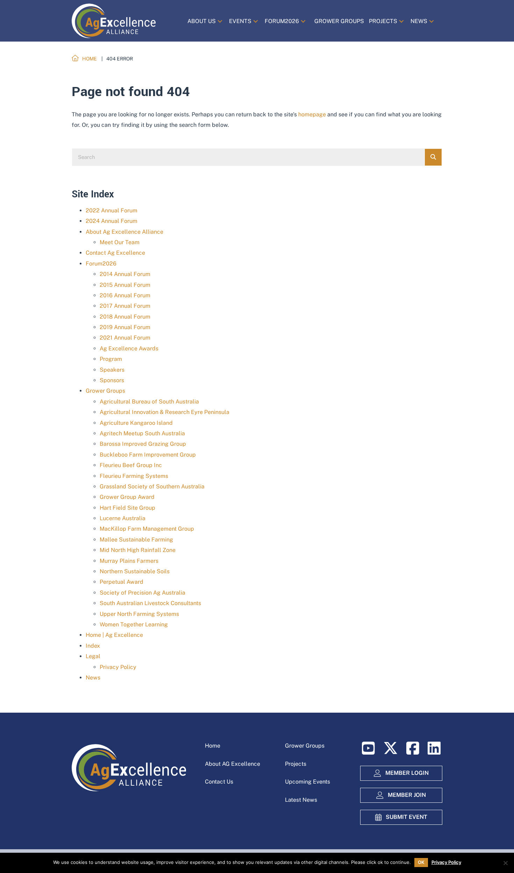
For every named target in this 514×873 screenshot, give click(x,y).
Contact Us (219, 781)
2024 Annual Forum (111, 221)
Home (212, 745)
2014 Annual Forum (125, 274)
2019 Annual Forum (125, 327)
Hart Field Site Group (127, 507)
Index (93, 645)
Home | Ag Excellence (114, 635)
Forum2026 (101, 263)
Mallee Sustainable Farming (136, 539)
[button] (220, 21)
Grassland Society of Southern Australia (152, 486)
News (93, 677)
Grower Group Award (127, 497)
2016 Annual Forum (125, 295)
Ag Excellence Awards (129, 348)
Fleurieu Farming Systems (134, 476)
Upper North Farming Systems (139, 614)
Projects (295, 764)
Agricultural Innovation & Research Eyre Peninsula (164, 412)
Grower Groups (105, 390)
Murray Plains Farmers (129, 561)
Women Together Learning (134, 624)
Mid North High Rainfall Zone (138, 550)
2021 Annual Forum (125, 337)
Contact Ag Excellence (115, 252)
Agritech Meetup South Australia (142, 433)
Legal (93, 656)
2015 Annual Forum (125, 285)
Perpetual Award (121, 582)
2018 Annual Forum (125, 316)
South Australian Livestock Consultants (150, 603)
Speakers (112, 369)
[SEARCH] (433, 157)
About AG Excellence (232, 764)
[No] (505, 862)
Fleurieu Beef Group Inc (131, 465)
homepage (312, 114)
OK (421, 862)
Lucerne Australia (122, 518)
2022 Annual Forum (111, 210)
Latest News (301, 799)
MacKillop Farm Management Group (147, 528)
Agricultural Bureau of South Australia (149, 401)
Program (111, 359)
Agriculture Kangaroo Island (136, 423)
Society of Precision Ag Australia (142, 592)
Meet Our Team (120, 242)
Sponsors (112, 380)
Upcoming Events (307, 781)
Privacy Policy (118, 667)
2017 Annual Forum (125, 306)
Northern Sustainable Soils (135, 571)
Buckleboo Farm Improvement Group (148, 454)
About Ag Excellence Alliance (124, 231)
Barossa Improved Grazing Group (143, 444)
